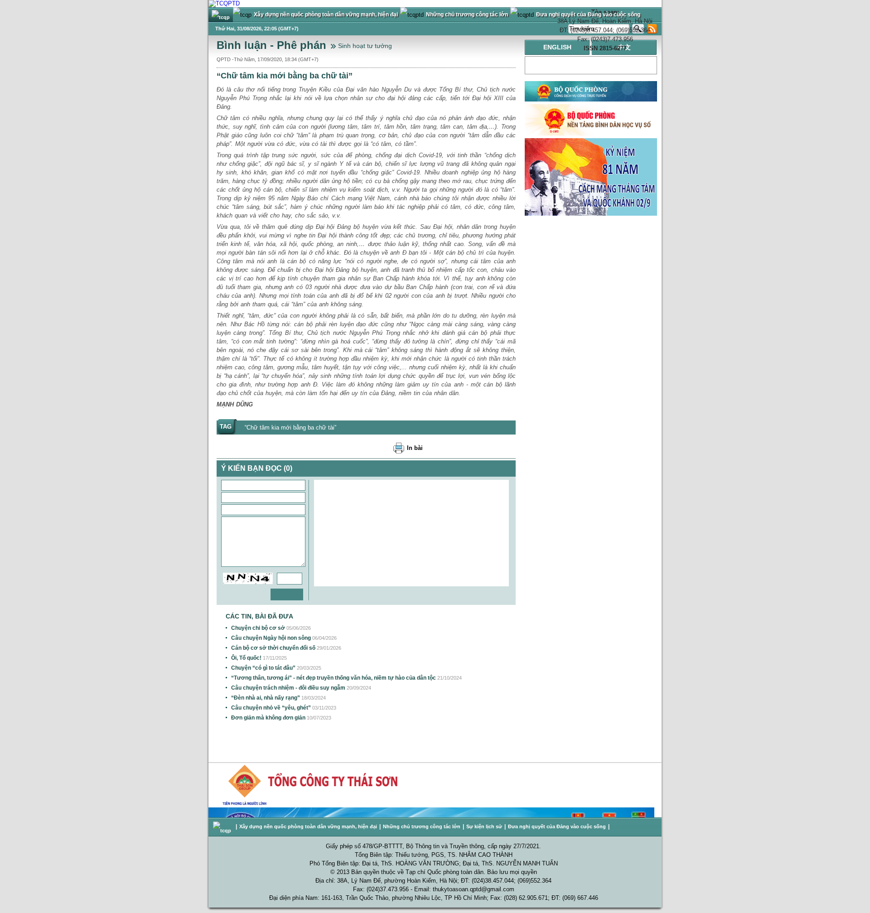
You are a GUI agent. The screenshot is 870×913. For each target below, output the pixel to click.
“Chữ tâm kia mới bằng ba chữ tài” (290, 427)
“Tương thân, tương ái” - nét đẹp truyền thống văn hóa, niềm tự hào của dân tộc (333, 678)
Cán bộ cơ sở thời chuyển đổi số (273, 648)
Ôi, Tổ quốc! (246, 658)
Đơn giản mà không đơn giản (268, 718)
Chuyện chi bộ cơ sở (258, 628)
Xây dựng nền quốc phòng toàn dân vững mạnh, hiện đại (308, 826)
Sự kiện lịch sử (484, 826)
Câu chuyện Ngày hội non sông (271, 638)
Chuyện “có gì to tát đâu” (263, 668)
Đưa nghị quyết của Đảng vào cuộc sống (557, 826)
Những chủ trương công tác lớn (421, 826)
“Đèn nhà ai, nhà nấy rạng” (265, 698)
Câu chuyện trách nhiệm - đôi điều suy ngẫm (288, 688)
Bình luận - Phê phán (271, 45)
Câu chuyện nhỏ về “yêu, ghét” (271, 708)
